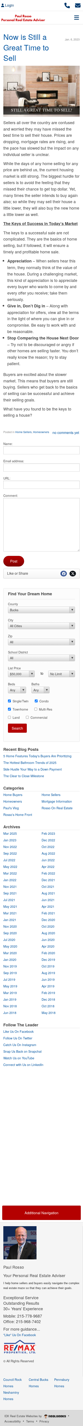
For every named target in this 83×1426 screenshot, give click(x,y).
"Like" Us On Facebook (19, 1335)
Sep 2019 (10, 973)
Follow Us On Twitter (17, 1038)
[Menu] (76, 17)
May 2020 (10, 946)
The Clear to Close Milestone (23, 776)
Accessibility (12, 1421)
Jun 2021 (48, 900)
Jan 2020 (9, 959)
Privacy (44, 1421)
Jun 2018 (9, 1012)
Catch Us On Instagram (19, 1045)
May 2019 (10, 986)
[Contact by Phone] (67, 4)
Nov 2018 (10, 1006)
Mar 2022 (10, 873)
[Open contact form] (78, 4)
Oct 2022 (48, 846)
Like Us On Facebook (18, 1031)
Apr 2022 (48, 866)
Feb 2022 (48, 873)
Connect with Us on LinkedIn (23, 1064)
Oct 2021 (48, 886)
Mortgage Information (57, 801)
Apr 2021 (48, 906)
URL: (6, 478)
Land (16, 717)
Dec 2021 (48, 880)
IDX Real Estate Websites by (23, 1416)
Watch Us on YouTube (18, 1058)
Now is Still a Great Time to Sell (26, 47)
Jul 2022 (9, 860)
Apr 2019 (48, 986)
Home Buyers (12, 794)
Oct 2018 (48, 1006)
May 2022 (10, 866)
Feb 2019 (48, 992)
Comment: (10, 495)
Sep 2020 (10, 933)
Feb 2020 (48, 953)
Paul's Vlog (11, 808)
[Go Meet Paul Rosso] (20, 1242)
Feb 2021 (48, 913)
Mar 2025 (10, 833)
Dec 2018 (48, 999)
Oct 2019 (48, 966)
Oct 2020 (48, 926)
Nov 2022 (10, 846)
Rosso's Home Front (17, 814)
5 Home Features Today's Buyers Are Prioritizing (37, 756)
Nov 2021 (10, 886)
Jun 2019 (48, 979)
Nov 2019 (10, 966)
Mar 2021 (10, 913)
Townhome (20, 709)
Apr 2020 (48, 946)
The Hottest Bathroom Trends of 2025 (29, 762)
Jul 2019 (9, 979)
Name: (8, 443)
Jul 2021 (9, 900)
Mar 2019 (10, 992)
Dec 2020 (48, 919)
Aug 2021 (48, 893)
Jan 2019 (9, 999)
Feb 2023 (48, 833)
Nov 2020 (10, 926)
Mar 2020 (10, 953)
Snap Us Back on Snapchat (22, 1051)
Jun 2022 (48, 860)
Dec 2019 (48, 959)
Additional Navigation (41, 1212)
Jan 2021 (9, 919)
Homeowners (41, 432)
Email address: (13, 461)
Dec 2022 (48, 840)
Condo (44, 701)
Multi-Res (45, 709)
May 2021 (10, 906)
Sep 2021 (10, 893)
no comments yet (65, 432)
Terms (30, 1421)
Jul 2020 (9, 939)
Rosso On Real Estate (57, 808)
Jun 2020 (48, 939)
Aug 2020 (48, 933)
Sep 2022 (10, 853)
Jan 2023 (9, 840)
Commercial (39, 717)
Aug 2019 (48, 973)
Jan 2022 (9, 880)
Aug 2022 (48, 853)
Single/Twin (21, 701)
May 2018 (49, 1012)
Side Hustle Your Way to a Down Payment (32, 769)
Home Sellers (23, 432)
